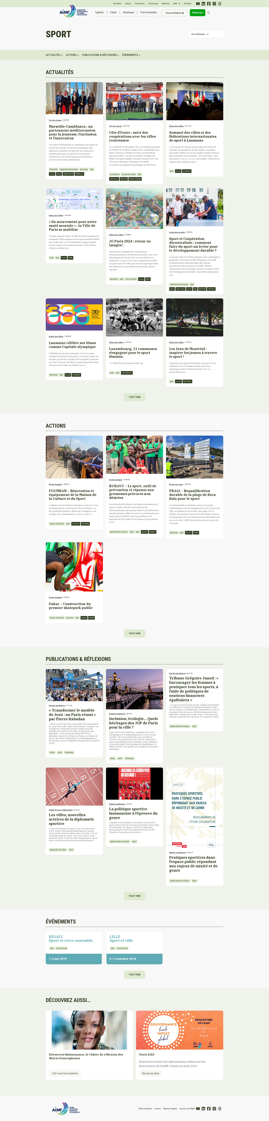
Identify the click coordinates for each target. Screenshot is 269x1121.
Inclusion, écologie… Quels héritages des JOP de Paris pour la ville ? (133, 733)
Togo (195, 289)
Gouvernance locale (129, 174)
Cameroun (75, 524)
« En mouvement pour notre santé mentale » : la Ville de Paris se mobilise (73, 226)
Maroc (59, 174)
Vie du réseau (55, 120)
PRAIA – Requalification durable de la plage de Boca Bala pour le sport (192, 495)
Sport (91, 169)
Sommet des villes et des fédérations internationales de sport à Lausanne (192, 136)
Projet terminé (55, 484)
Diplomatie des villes (58, 850)
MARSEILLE (79, 174)
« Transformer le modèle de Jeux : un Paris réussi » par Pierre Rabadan (74, 726)
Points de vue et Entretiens (61, 810)
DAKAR (91, 618)
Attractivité (53, 169)
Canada (178, 381)
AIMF (175, 3)
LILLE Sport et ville (121, 938)
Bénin (172, 289)
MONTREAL (187, 381)
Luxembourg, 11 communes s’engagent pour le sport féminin (133, 353)
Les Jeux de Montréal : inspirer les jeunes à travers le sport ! (193, 353)
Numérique (128, 12)
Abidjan (123, 179)
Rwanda (144, 532)
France (52, 174)
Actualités (117, 3)
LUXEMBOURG (127, 373)
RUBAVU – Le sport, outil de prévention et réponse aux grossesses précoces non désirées (132, 492)
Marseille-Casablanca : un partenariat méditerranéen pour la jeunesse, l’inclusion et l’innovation (73, 132)
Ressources (153, 3)
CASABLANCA (68, 174)
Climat (113, 12)
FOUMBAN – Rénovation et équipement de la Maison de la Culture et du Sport (72, 495)
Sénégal (84, 618)
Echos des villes (176, 126)
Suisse (178, 171)
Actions (128, 3)
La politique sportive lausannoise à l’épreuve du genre (134, 820)
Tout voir (134, 397)
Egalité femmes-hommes (119, 532)
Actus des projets (177, 232)
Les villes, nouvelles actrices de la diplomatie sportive (73, 827)
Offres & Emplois (145, 1108)
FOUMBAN (85, 524)
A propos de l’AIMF (187, 1108)
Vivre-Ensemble (148, 12)
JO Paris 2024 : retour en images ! (130, 243)
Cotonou (211, 289)
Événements (140, 3)
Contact (157, 1108)
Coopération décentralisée (69, 169)
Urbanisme (69, 752)
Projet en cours (176, 484)
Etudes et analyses (177, 852)
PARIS (70, 258)
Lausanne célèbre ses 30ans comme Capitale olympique (72, 345)
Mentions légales (170, 1108)
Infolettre (187, 3)
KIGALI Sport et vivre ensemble (71, 938)
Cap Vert (189, 533)
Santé (52, 258)
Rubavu (153, 532)
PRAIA (196, 533)
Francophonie (114, 174)
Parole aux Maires (57, 705)
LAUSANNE (187, 171)
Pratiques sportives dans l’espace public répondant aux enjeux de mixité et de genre (193, 864)
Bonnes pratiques (117, 714)
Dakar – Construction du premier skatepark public (71, 606)
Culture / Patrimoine (57, 524)
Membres (165, 3)
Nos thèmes (198, 34)
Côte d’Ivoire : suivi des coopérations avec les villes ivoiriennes (132, 136)
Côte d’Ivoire (114, 179)
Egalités (99, 12)
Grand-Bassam (135, 179)
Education (69, 618)
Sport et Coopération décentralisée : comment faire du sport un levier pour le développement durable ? (193, 245)
